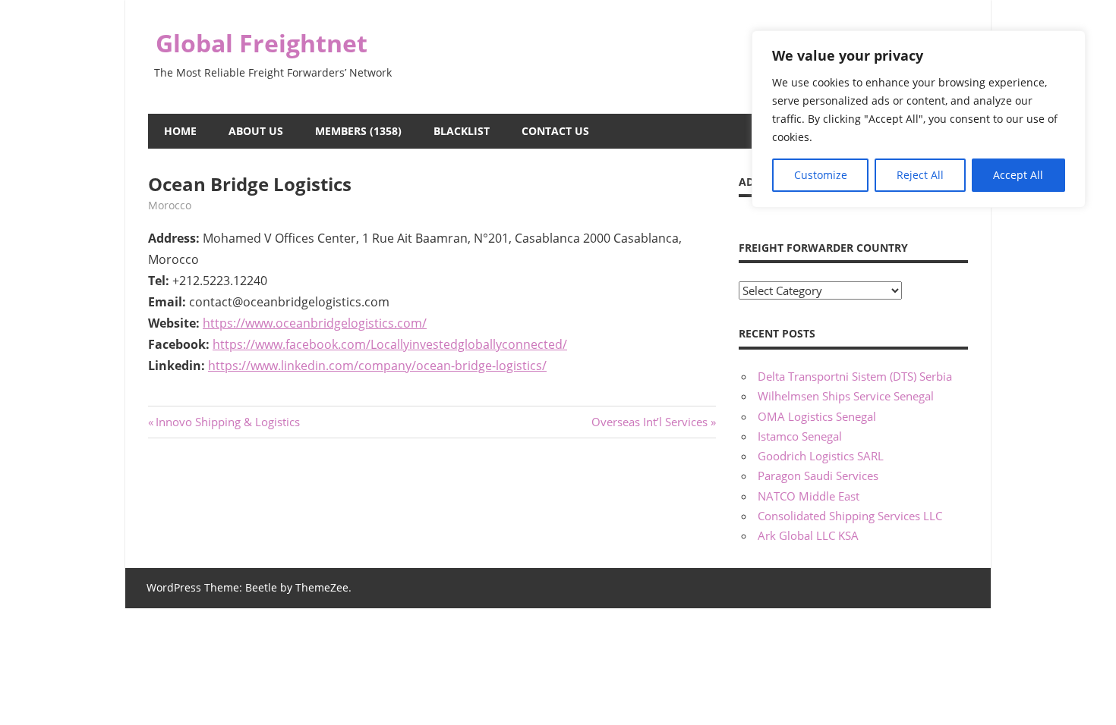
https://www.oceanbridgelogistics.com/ (315, 323)
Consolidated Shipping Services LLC (850, 515)
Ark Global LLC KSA (808, 535)
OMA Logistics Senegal (817, 416)
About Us (256, 131)
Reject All (920, 175)
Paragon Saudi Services (818, 475)
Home (180, 131)
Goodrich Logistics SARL (821, 455)
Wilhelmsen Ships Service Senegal (846, 395)
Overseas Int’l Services (649, 421)
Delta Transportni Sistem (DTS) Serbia (855, 376)
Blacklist (461, 131)
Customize (820, 175)
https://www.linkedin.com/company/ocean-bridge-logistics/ (377, 365)
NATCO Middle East (808, 496)
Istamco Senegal (800, 436)
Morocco (169, 205)
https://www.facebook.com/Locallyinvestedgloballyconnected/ (390, 344)
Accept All (1018, 175)
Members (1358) (358, 131)
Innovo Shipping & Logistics (227, 421)
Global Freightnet (261, 43)
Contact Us (555, 131)
